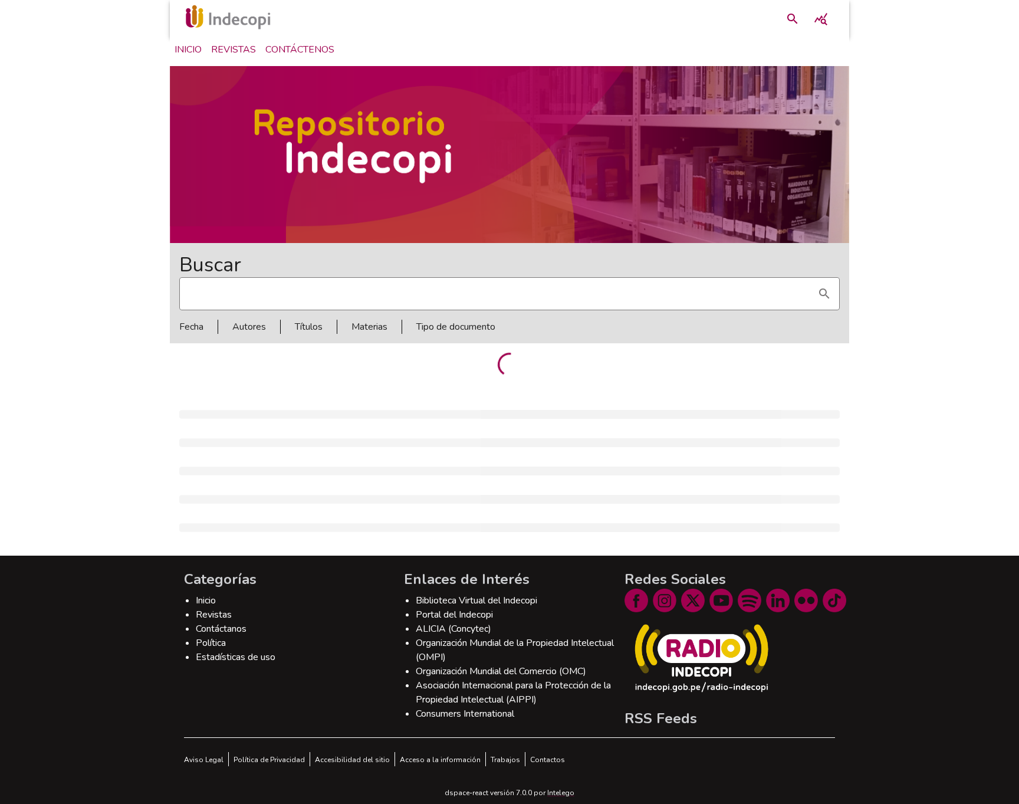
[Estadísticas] (821, 19)
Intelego (560, 793)
